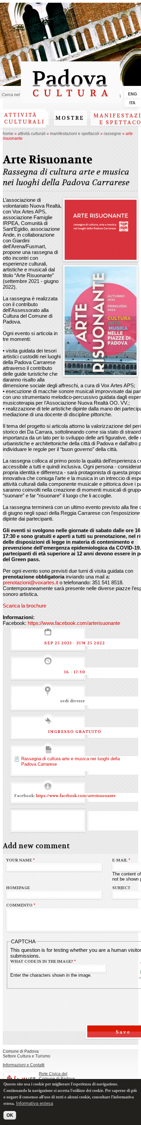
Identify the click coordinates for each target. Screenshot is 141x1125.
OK (10, 1115)
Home (8, 133)
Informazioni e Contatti (23, 1065)
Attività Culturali (32, 133)
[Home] (70, 100)
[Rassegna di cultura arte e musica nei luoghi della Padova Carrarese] (101, 257)
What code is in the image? (43, 961)
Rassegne (112, 133)
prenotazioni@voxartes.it (30, 582)
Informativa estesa (34, 1103)
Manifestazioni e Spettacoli (74, 133)
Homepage (18, 887)
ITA (132, 103)
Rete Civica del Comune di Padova (57, 1076)
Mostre (69, 118)
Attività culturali (24, 118)
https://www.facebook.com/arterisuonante (74, 623)
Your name (20, 860)
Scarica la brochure (24, 606)
